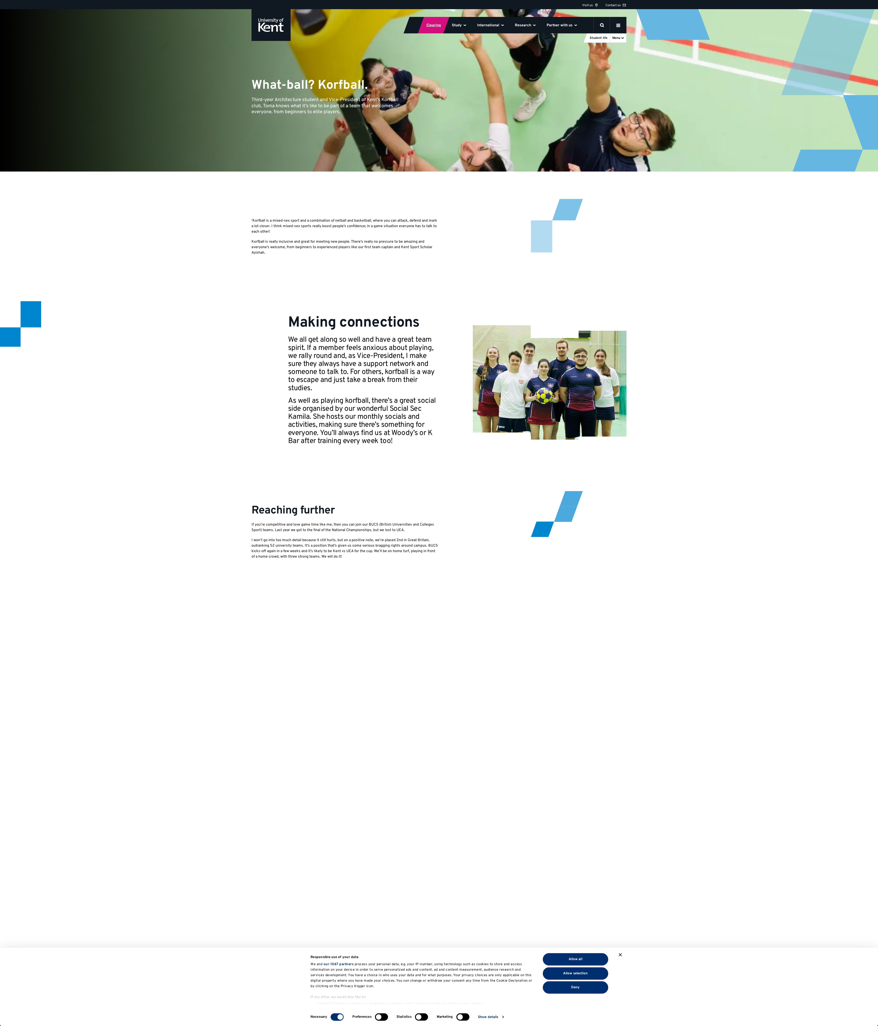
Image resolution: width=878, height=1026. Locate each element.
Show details (488, 1017)
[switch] (381, 1017)
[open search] (602, 25)
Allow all (575, 959)
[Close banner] (620, 954)
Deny (575, 987)
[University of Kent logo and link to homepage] (271, 25)
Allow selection (575, 973)
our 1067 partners (339, 964)
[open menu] (618, 25)
